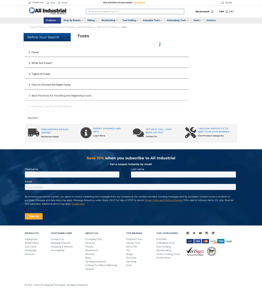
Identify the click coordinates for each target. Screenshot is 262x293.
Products (51, 20)
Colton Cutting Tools (168, 254)
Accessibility (57, 250)
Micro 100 (131, 246)
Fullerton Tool (134, 239)
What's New (32, 242)
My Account (202, 11)
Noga (129, 254)
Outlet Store (163, 257)
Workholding (108, 20)
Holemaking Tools (177, 20)
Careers (89, 269)
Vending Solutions (95, 261)
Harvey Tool (133, 242)
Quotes (228, 3)
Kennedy (131, 261)
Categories (31, 239)
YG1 (128, 250)
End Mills (161, 239)
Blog (88, 257)
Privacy (89, 246)
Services (211, 20)
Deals (197, 20)
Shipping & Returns (62, 246)
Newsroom (91, 250)
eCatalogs (30, 250)
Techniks (131, 257)
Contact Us (57, 239)
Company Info (93, 239)
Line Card (30, 246)
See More (33, 117)
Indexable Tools (151, 20)
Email (64, 3)
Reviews (90, 254)
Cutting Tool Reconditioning (101, 265)
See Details (139, 3)
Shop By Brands (72, 20)
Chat (53, 3)
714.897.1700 (38, 3)
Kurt (128, 265)
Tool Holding (129, 20)
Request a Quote (61, 242)
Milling (91, 20)
